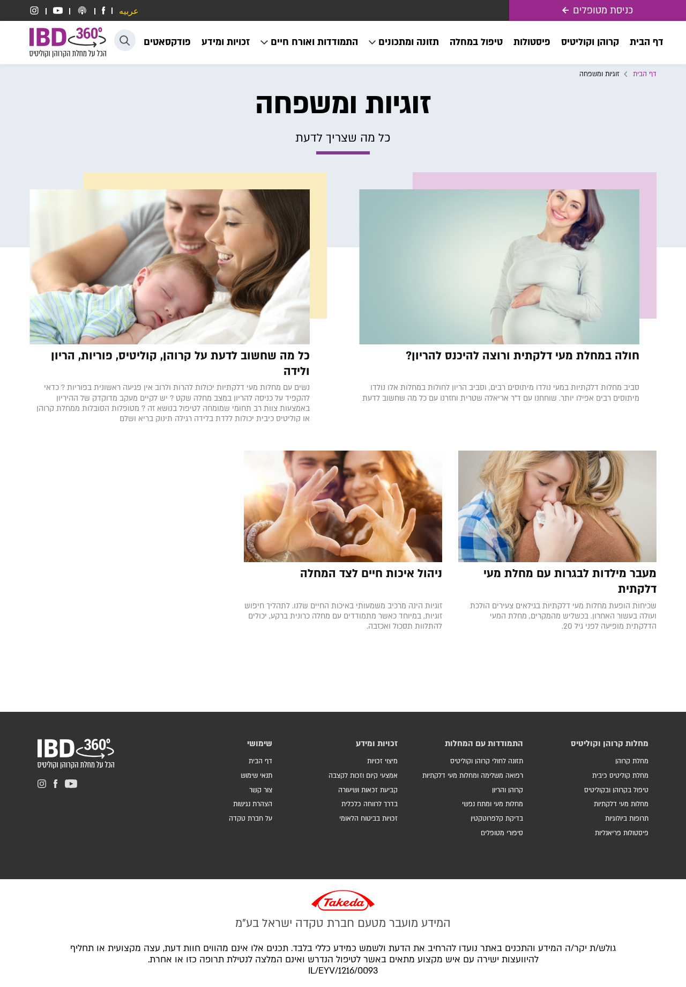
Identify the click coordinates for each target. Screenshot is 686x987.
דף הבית (645, 74)
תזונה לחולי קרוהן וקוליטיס (486, 761)
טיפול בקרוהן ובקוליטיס (616, 790)
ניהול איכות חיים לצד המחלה (371, 573)
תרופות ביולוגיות (626, 818)
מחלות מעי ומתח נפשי (492, 804)
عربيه (129, 11)
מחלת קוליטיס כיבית (620, 775)
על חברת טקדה (250, 818)
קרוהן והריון (507, 790)
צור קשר (260, 790)
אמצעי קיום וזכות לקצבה (363, 775)
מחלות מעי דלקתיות (621, 804)
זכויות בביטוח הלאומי (368, 818)
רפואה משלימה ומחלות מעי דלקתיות (472, 775)
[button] (125, 40)
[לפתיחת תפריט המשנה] (404, 42)
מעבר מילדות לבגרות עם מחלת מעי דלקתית (570, 581)
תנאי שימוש (256, 775)
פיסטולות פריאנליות (621, 833)
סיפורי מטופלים (502, 833)
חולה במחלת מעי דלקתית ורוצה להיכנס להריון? (522, 356)
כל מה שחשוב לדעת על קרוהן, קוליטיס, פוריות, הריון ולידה (180, 364)
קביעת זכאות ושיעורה (368, 790)
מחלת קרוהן (631, 761)
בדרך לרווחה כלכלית (369, 804)
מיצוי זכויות (382, 761)
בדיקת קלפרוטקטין (497, 818)
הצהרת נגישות (252, 804)
